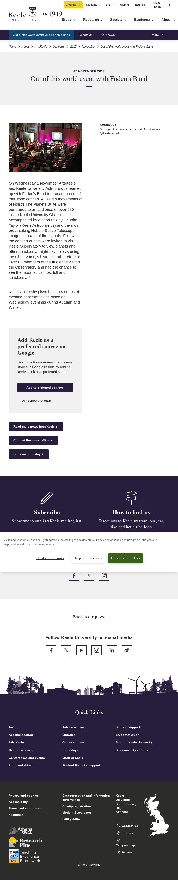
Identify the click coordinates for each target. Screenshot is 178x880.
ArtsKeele (41, 46)
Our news (108, 34)
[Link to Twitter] (89, 575)
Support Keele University (134, 742)
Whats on (86, 34)
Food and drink (20, 765)
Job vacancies (73, 727)
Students (91, 4)
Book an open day (27, 454)
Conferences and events (27, 757)
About (25, 46)
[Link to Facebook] (74, 575)
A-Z (11, 727)
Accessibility (18, 802)
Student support (128, 727)
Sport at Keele (72, 757)
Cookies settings (50, 558)
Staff (109, 4)
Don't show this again (36, 400)
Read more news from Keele (34, 426)
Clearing (71, 4)
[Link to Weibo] (127, 650)
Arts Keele (16, 742)
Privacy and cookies (24, 795)
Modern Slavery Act (76, 812)
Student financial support (81, 765)
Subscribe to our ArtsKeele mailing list (46, 521)
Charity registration (76, 806)
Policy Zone (71, 819)
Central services (21, 750)
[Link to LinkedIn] (112, 650)
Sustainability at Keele (132, 750)
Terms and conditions (25, 808)
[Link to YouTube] (81, 650)
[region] (89, 552)
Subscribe (47, 512)
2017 (73, 46)
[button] (170, 5)
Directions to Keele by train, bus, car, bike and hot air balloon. (131, 524)
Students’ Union (128, 734)
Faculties (139, 4)
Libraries (68, 734)
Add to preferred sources (45, 387)
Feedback (16, 814)
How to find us (133, 34)
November (88, 46)
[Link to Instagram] (104, 575)
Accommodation (21, 734)
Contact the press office (31, 440)
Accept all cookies (125, 558)
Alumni (124, 4)
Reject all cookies (88, 558)
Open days (70, 750)
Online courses (73, 742)
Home (12, 46)
